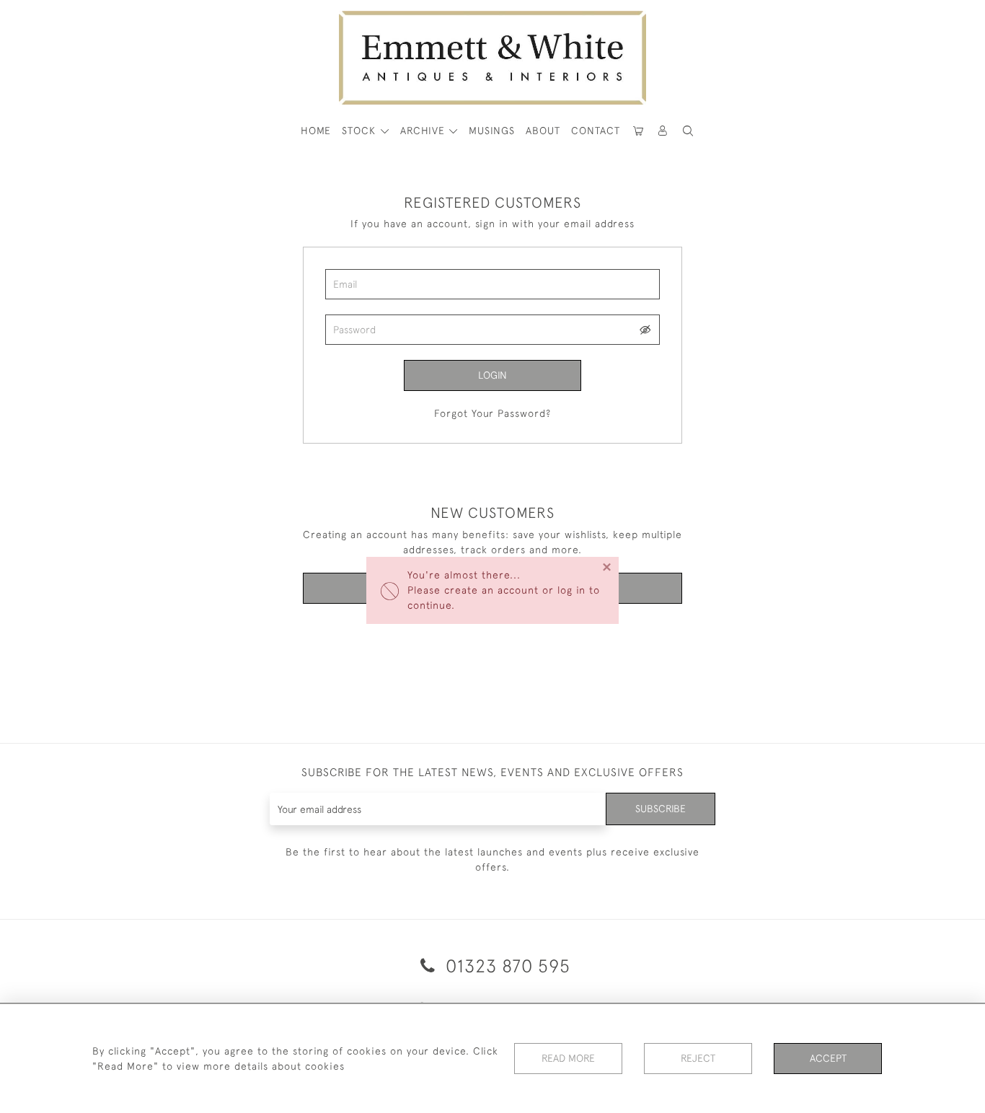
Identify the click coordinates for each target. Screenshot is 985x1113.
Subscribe (660, 808)
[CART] (638, 130)
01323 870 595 (505, 965)
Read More (568, 1058)
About (543, 130)
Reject (698, 1058)
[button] (688, 130)
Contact (595, 130)
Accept (828, 1058)
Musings (492, 130)
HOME (316, 130)
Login (492, 375)
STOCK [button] (360, 130)
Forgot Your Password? (492, 413)
